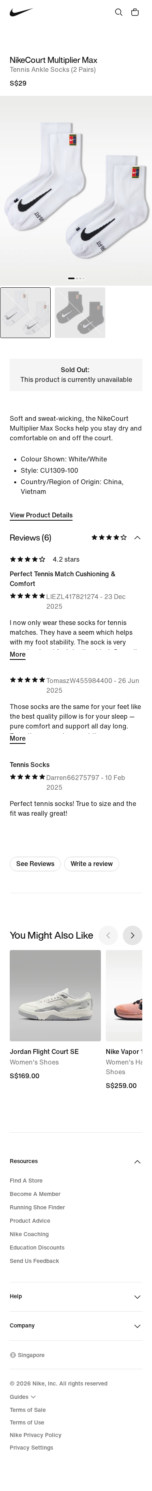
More (18, 654)
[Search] (118, 12)
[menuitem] (24, 1397)
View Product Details (41, 515)
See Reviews (35, 863)
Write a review (92, 863)
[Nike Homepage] (22, 12)
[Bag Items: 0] (135, 12)
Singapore (31, 1355)
